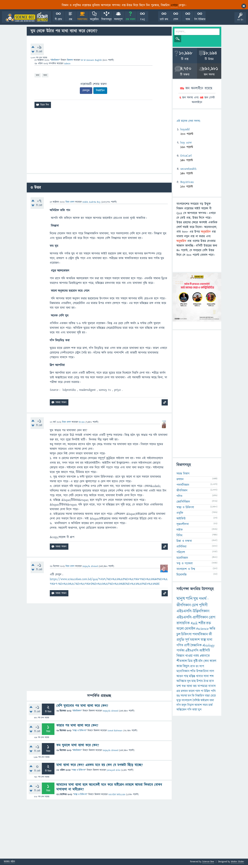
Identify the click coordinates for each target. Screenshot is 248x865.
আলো (180, 628)
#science (202, 628)
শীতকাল (182, 661)
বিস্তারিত (199, 696)
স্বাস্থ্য (203, 639)
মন (189, 696)
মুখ (200, 709)
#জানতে (205, 655)
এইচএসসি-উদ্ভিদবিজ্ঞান (193, 611)
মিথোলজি (182, 575)
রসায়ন (180, 479)
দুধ (189, 681)
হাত (211, 681)
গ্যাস (197, 691)
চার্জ (210, 705)
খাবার (199, 676)
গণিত (179, 496)
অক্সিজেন (181, 709)
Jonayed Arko (113, 770)
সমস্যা (184, 696)
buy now (186, 142)
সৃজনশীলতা (183, 524)
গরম (196, 655)
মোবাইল (190, 628)
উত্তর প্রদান (69, 202)
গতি (189, 709)
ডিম (190, 661)
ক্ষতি (212, 628)
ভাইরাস (205, 700)
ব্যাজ (188, 19)
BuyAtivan (187, 182)
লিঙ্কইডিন (100, 91)
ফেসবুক (86, 91)
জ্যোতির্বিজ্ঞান (183, 502)
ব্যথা (211, 700)
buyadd (184, 129)
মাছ (193, 681)
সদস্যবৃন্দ (118, 19)
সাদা (206, 676)
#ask (194, 623)
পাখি (213, 691)
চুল (178, 634)
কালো (192, 691)
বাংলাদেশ (187, 700)
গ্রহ (178, 691)
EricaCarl (186, 155)
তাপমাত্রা (202, 686)
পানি (189, 599)
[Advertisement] (99, 142)
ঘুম (195, 599)
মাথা (37, 75)
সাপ (201, 666)
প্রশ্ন (70, 19)
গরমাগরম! (82, 19)
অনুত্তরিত (94, 19)
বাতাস (212, 686)
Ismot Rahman (115, 730)
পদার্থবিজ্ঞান (183, 485)
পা (202, 691)
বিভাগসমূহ (106, 19)
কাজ (179, 666)
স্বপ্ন (184, 686)
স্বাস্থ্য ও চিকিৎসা (79, 730)
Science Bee (208, 861)
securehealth (188, 169)
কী (210, 634)
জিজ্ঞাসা (70, 60)
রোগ (212, 617)
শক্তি (192, 671)
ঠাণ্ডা (206, 681)
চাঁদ (200, 661)
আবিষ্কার (181, 681)
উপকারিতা (202, 671)
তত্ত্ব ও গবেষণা (185, 563)
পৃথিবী (203, 605)
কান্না (194, 709)
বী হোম (58, 19)
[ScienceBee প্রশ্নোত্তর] (26, 17)
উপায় (199, 681)
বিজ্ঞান (180, 655)
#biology (208, 645)
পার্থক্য (180, 650)
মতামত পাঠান (9, 862)
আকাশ (198, 705)
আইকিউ (181, 518)
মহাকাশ (195, 639)
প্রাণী (187, 645)
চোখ (195, 605)
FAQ (142, 19)
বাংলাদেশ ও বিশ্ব (186, 569)
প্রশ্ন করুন (130, 19)
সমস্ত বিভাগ (183, 474)
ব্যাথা (45, 75)
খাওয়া (189, 655)
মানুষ (181, 598)
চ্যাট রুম (164, 19)
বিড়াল (190, 705)
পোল (175, 19)
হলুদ (184, 705)
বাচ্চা (207, 696)
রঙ (178, 696)
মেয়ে (213, 696)
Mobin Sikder (237, 861)
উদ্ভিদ (207, 691)
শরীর (201, 623)
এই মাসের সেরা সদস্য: (188, 121)
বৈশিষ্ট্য (196, 700)
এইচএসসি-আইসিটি (197, 650)
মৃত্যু (179, 700)
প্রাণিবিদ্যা (181, 546)
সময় (205, 705)
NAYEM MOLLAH (116, 794)
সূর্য (187, 639)
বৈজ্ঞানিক (196, 645)
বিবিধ (179, 535)
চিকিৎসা (186, 634)
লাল (211, 671)
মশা (179, 686)
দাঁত (179, 705)
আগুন (180, 676)
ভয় (195, 686)
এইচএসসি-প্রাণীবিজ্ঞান (192, 617)
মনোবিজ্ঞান (182, 558)
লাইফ (180, 530)
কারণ (213, 661)
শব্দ (212, 676)
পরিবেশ (181, 552)
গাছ (186, 676)
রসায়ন (184, 691)
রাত (192, 666)
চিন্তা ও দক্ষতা (184, 541)
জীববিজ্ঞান (55, 60)
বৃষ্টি (195, 661)
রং (197, 666)
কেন (206, 661)
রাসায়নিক (183, 623)
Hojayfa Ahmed (110, 710)
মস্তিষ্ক (192, 676)
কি (193, 696)
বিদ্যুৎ (186, 666)
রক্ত (208, 623)
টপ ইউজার (199, 19)
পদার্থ (203, 599)
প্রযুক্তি (180, 513)
